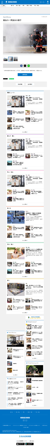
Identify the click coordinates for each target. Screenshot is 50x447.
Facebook (41, 2)
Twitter (43, 2)
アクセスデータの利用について (35, 425)
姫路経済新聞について (7, 425)
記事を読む (25, 74)
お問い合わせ (45, 425)
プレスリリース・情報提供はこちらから (20, 425)
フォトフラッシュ (7, 17)
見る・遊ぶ (18, 5)
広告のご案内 (26, 427)
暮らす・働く (29, 5)
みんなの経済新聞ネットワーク (25, 436)
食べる (12, 5)
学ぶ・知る (36, 5)
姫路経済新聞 (11, 2)
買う (24, 5)
